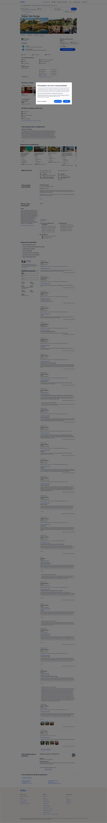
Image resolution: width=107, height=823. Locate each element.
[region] (54, 93)
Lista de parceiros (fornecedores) (43, 97)
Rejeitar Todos (58, 101)
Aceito (66, 101)
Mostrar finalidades (41, 101)
